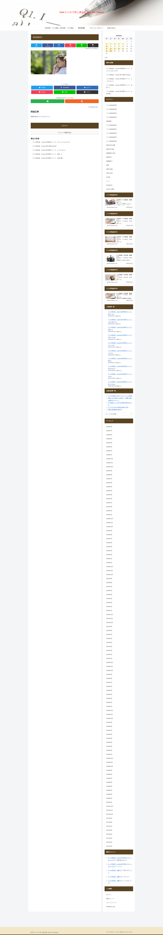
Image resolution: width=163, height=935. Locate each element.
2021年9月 (109, 626)
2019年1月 (109, 754)
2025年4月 (109, 490)
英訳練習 (108, 121)
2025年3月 (109, 494)
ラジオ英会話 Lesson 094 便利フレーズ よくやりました (49, 150)
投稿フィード (110, 898)
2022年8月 (109, 582)
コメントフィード (111, 902)
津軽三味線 (109, 169)
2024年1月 (109, 514)
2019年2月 (109, 750)
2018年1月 (109, 802)
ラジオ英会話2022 (111, 125)
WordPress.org (110, 906)
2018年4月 (109, 790)
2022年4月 (109, 598)
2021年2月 (109, 654)
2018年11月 (109, 762)
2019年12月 (109, 710)
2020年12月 (109, 662)
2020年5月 (109, 690)
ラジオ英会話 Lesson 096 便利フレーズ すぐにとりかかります (51, 142)
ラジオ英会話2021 (111, 129)
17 (106, 48)
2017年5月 (109, 834)
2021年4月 (109, 646)
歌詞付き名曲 (110, 149)
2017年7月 (109, 826)
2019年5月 (109, 738)
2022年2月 (109, 606)
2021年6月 (109, 638)
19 (114, 48)
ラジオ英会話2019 (111, 137)
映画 (107, 165)
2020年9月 (109, 674)
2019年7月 (109, 730)
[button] (131, 414)
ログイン (108, 894)
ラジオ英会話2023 (111, 117)
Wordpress (109, 185)
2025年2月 (109, 498)
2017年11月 (109, 810)
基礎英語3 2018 (110, 153)
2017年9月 (109, 818)
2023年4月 (109, 550)
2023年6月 (109, 542)
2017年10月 (109, 814)
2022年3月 (109, 602)
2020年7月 (109, 682)
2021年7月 (109, 634)
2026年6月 (109, 434)
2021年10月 (109, 622)
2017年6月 (109, 830)
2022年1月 (109, 610)
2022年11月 (109, 570)
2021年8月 (109, 630)
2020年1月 (109, 706)
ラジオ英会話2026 (111, 105)
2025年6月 (109, 482)
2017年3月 (109, 842)
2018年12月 (109, 758)
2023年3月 (109, 554)
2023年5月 (109, 546)
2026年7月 (109, 430)
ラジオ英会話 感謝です (115, 870)
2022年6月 (109, 590)
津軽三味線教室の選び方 (115, 409)
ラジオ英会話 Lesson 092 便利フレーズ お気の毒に (47, 158)
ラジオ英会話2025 (111, 109)
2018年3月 (109, 794)
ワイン (108, 181)
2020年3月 (109, 698)
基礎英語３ (109, 161)
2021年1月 (109, 658)
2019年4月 (109, 742)
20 (119, 48)
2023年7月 (109, 538)
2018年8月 (109, 774)
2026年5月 (109, 438)
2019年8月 (109, 726)
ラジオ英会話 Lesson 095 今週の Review (44, 146)
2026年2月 (109, 450)
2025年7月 (109, 478)
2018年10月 (109, 766)
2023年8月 (109, 534)
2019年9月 (109, 722)
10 (106, 46)
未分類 (108, 177)
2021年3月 (109, 650)
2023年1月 (109, 562)
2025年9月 (109, 470)
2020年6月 (109, 686)
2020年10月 (109, 670)
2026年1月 (109, 454)
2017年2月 (109, 846)
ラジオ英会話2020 (111, 133)
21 (123, 48)
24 (106, 51)
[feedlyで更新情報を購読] (47, 101)
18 (110, 48)
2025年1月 (109, 502)
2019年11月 (109, 714)
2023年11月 (109, 522)
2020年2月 (109, 702)
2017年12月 (109, 806)
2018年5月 (109, 786)
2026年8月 (109, 426)
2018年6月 (109, 782)
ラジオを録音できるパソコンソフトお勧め (120, 396)
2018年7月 (109, 778)
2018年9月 (109, 770)
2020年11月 (109, 666)
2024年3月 (109, 506)
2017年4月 (109, 838)
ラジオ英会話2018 (111, 141)
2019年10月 (109, 718)
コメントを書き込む (65, 132)
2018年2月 (109, 798)
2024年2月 (109, 510)
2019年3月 (109, 746)
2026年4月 (109, 442)
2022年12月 (109, 566)
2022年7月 (109, 586)
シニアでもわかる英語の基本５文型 (118, 407)
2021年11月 (109, 618)
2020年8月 (109, 678)
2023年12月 (109, 518)
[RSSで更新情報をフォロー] (82, 101)
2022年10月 (109, 574)
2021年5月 (109, 642)
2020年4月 (109, 694)
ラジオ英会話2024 (111, 113)
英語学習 (108, 157)
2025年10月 (109, 466)
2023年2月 (109, 558)
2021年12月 (109, 614)
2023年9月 (109, 530)
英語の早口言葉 (110, 145)
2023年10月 (109, 526)
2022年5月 (109, 594)
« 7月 (106, 57)
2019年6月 (109, 734)
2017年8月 (109, 822)
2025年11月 (109, 462)
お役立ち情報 (110, 189)
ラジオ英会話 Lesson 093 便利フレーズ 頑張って (47, 154)
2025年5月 (109, 486)
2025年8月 (109, 474)
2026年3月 (109, 446)
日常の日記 (109, 173)
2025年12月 (109, 458)
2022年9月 (109, 578)
